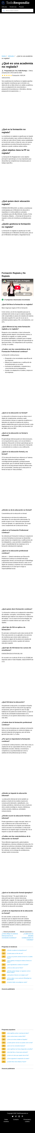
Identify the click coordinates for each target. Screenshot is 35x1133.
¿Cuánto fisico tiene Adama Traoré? (16, 1061)
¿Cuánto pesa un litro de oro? (15, 953)
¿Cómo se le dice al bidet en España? (17, 1039)
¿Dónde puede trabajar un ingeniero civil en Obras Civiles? (18, 971)
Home (4, 56)
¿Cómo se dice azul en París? (15, 967)
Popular (21, 7)
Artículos (4, 7)
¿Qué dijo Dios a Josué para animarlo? (17, 1052)
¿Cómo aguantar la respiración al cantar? (18, 1058)
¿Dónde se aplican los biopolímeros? (17, 950)
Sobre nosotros (6, 1120)
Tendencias (13, 7)
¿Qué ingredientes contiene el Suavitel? (17, 964)
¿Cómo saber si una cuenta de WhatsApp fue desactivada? (19, 978)
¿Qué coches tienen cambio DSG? (16, 1036)
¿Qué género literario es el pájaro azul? (17, 975)
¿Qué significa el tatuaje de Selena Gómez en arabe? (19, 961)
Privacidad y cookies (27, 1120)
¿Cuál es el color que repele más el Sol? (18, 1055)
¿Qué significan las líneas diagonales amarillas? (20, 1049)
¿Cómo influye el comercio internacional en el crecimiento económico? (10, 935)
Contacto (16, 1119)
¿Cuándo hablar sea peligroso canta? (17, 982)
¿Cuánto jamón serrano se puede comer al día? (20, 1042)
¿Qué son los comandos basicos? (16, 1045)
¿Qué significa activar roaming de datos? (18, 1033)
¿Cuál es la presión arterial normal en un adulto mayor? (20, 957)
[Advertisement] (17, 33)
